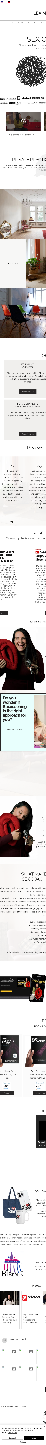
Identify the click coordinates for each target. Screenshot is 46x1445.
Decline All (12, 1438)
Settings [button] (23, 1442)
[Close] (43, 1428)
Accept (34, 1438)
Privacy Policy (12, 1433)
